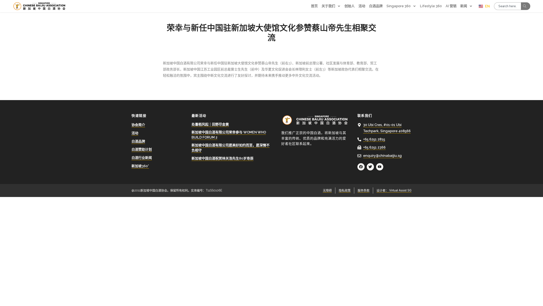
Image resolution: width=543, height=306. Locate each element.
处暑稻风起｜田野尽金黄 (210, 124)
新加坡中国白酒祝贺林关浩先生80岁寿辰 (222, 158)
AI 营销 (451, 6)
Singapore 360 (398, 6)
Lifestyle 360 (431, 6)
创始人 (349, 6)
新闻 (463, 6)
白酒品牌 (376, 6)
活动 (361, 6)
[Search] (525, 6)
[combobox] (507, 6)
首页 (314, 6)
